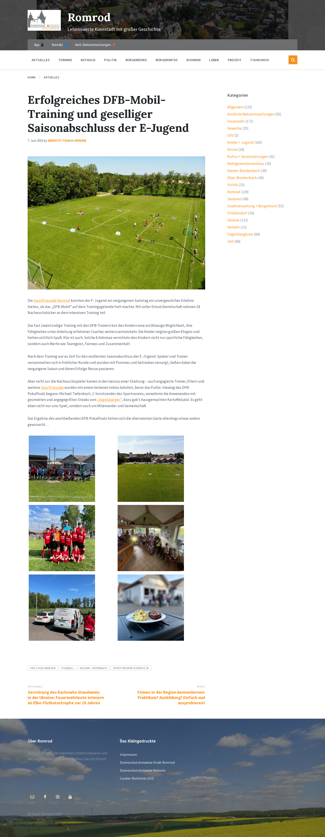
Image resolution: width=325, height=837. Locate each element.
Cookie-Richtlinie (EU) (137, 778)
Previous (35, 686)
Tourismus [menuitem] (259, 60)
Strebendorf (237, 213)
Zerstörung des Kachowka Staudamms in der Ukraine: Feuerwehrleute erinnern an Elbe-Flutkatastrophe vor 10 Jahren (66, 697)
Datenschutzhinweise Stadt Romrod (147, 762)
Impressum (128, 754)
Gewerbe (234, 128)
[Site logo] (44, 29)
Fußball (67, 668)
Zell (230, 241)
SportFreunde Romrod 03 (131, 668)
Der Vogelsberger (42, 668)
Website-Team (59, 140)
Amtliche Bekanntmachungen (251, 114)
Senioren (234, 198)
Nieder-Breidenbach (243, 170)
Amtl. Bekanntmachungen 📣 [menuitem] (95, 45)
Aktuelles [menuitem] (41, 60)
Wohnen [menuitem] (193, 60)
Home (32, 77)
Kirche (232, 149)
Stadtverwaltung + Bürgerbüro (252, 206)
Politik (232, 184)
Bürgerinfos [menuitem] (167, 60)
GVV (230, 135)
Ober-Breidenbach (242, 177)
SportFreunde (52, 387)
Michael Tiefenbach (93, 668)
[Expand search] (293, 59)
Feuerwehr (236, 121)
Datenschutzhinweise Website (143, 770)
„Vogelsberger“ (109, 399)
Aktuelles (51, 77)
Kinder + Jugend (240, 142)
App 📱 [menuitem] (39, 45)
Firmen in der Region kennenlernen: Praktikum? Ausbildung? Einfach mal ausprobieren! (171, 697)
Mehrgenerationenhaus (245, 163)
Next (201, 686)
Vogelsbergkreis (240, 234)
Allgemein (235, 107)
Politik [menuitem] (110, 60)
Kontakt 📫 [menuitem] (60, 45)
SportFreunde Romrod (52, 300)
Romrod (89, 17)
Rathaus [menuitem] (88, 60)
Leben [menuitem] (214, 60)
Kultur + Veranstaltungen (247, 156)
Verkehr (233, 227)
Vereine (80, 140)
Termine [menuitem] (65, 60)
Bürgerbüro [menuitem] (136, 60)
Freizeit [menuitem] (235, 60)
